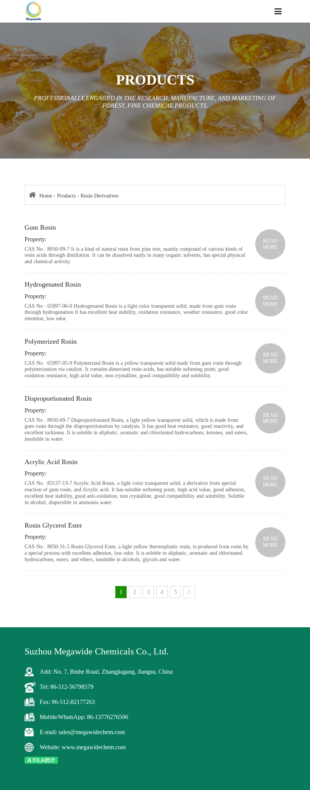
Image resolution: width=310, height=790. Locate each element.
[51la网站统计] (41, 759)
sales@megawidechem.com (92, 732)
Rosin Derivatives (99, 196)
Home (45, 196)
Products (66, 196)
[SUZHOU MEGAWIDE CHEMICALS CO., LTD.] (33, 11)
